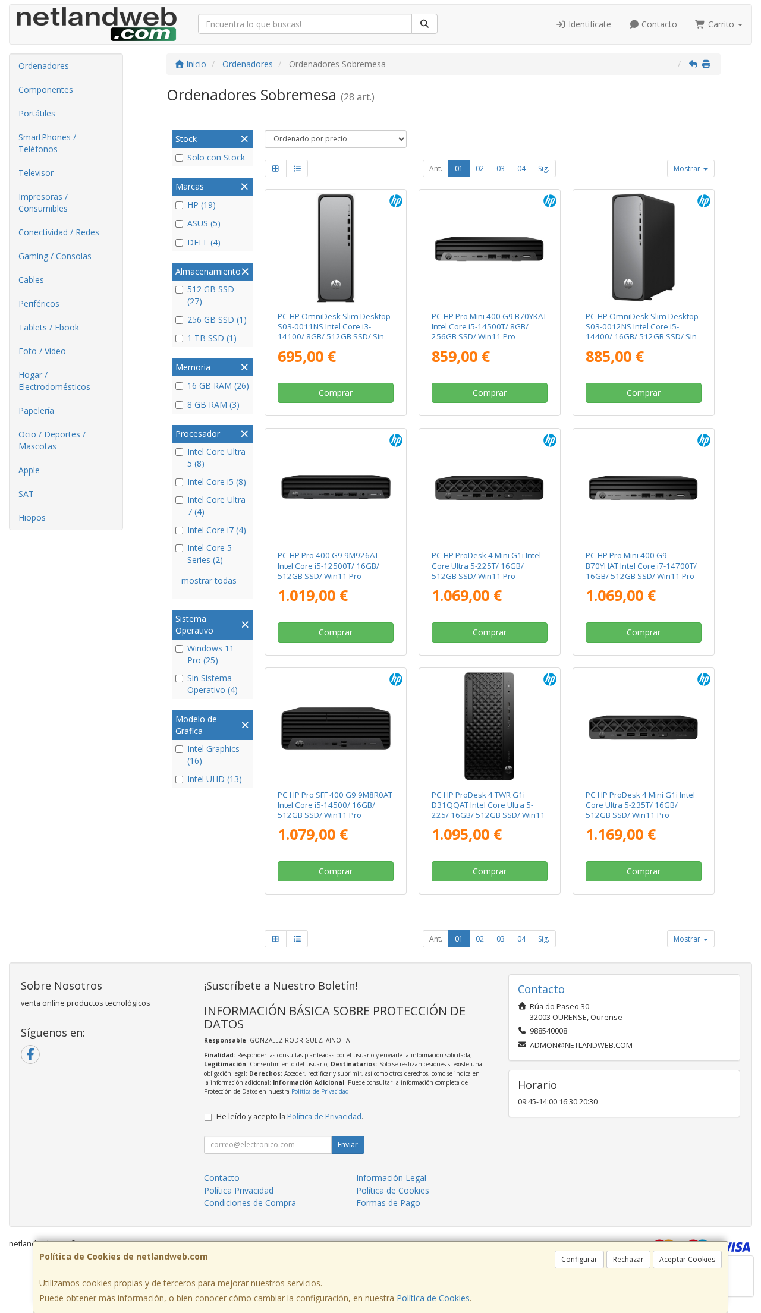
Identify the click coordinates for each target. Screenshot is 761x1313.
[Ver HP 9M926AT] (336, 486)
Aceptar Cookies (687, 1259)
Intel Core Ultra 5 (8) (216, 457)
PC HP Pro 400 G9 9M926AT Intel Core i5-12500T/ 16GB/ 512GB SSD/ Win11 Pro (328, 565)
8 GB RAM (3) (213, 404)
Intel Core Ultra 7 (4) (216, 505)
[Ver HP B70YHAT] (643, 486)
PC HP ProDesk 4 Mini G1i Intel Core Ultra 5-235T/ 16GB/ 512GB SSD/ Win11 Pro (640, 805)
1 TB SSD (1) (212, 338)
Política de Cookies (433, 1297)
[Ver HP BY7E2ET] (643, 726)
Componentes (45, 89)
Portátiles (36, 113)
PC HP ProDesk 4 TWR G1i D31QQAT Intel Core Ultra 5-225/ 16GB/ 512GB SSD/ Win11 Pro (488, 810)
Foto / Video (42, 351)
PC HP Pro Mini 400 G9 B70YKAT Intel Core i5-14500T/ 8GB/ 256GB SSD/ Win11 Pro (489, 326)
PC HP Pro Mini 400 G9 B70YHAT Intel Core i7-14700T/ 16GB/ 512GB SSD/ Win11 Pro (641, 565)
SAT (26, 493)
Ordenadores (43, 65)
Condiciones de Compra (250, 1202)
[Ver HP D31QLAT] (489, 486)
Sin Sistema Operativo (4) (212, 683)
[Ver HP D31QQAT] (489, 726)
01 (459, 168)
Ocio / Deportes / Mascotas (52, 440)
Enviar (348, 1144)
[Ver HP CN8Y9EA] (336, 248)
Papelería (36, 410)
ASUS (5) (204, 223)
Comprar (336, 392)
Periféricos (38, 303)
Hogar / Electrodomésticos (54, 380)
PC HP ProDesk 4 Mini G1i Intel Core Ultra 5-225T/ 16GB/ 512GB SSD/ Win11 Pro (486, 565)
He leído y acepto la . (289, 1117)
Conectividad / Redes (58, 232)
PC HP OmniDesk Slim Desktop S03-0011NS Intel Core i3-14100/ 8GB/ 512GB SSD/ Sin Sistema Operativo (334, 331)
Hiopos (32, 517)
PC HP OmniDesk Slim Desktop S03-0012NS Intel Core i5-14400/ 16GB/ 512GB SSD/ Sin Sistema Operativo (642, 331)
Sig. (543, 168)
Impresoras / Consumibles (43, 202)
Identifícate (588, 24)
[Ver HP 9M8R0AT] (336, 726)
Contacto (658, 24)
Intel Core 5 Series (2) (209, 553)
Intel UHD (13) (214, 779)
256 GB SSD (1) (217, 319)
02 (480, 168)
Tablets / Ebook (48, 327)
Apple (29, 470)
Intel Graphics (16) (213, 754)
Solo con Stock (216, 157)
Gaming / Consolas (55, 256)
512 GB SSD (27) (210, 295)
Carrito (721, 24)
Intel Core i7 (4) (216, 530)
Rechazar (628, 1259)
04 (521, 168)
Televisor (36, 172)
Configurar (579, 1259)
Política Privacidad (238, 1190)
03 (500, 168)
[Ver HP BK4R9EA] (643, 248)
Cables (31, 279)
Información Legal (391, 1177)
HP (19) (201, 204)
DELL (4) (204, 242)
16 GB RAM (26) (218, 385)
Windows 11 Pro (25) (210, 654)
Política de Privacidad (320, 1091)
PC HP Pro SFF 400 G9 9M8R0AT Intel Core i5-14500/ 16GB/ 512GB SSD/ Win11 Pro (335, 805)
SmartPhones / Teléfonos (47, 143)
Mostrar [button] (688, 168)
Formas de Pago (388, 1202)
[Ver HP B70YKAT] (489, 248)
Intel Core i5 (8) (216, 481)
